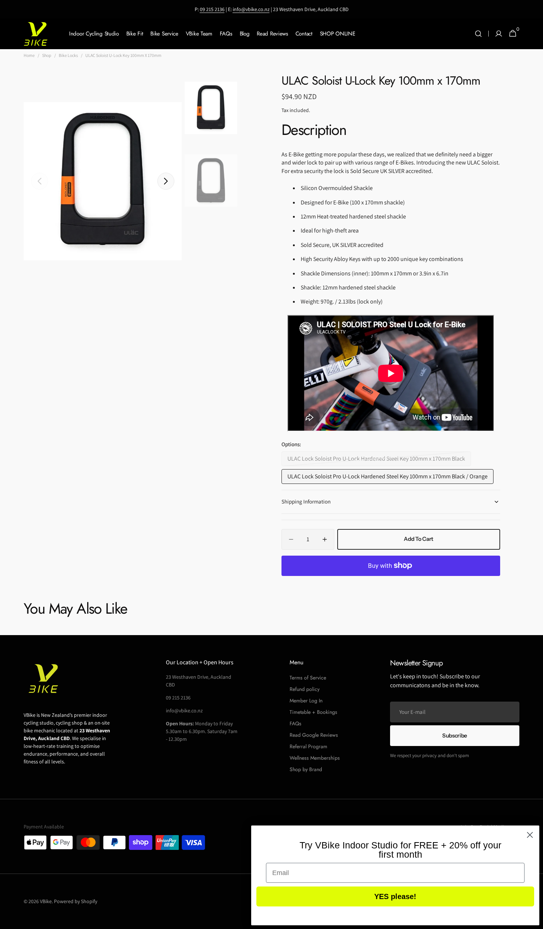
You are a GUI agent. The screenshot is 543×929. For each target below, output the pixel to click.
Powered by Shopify (75, 901)
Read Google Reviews (314, 735)
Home (29, 55)
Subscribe (454, 735)
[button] (478, 33)
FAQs (295, 723)
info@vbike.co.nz (251, 9)
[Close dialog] (529, 834)
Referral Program (308, 746)
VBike (46, 901)
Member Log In (306, 700)
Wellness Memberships (315, 758)
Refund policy (305, 689)
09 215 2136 (212, 9)
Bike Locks (68, 55)
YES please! (395, 896)
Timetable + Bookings (313, 712)
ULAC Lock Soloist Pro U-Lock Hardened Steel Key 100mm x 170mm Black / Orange (387, 478)
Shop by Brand (306, 769)
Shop (46, 55)
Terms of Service (308, 677)
